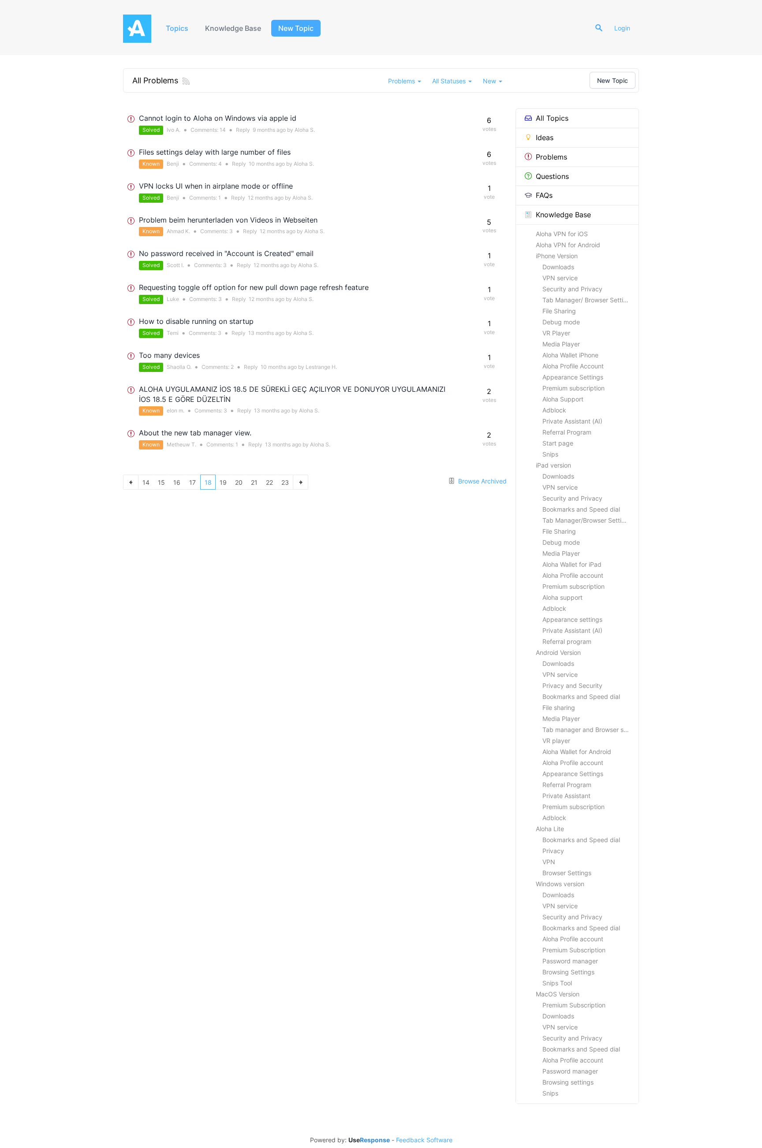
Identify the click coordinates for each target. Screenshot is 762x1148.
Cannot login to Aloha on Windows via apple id (217, 118)
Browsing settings (568, 1082)
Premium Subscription (573, 950)
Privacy (553, 850)
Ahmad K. (178, 231)
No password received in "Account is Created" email (226, 253)
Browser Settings (566, 873)
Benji (173, 163)
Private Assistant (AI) (572, 421)
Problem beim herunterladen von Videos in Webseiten (228, 219)
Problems (551, 156)
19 (223, 482)
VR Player (556, 333)
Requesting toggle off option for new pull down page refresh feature (254, 287)
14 (223, 129)
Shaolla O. (179, 367)
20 (239, 482)
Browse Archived (481, 481)
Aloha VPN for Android (568, 245)
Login (622, 28)
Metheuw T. (181, 444)
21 (254, 482)
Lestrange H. (321, 367)
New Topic (296, 28)
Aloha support (562, 597)
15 (161, 482)
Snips (550, 454)
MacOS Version (557, 994)
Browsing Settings (568, 972)
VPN (548, 862)
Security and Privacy (572, 289)
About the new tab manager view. (195, 432)
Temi (173, 333)
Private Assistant (566, 795)
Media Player (561, 344)
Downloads (558, 267)
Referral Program (566, 432)
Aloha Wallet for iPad (571, 564)
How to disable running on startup (196, 321)
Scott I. (175, 265)
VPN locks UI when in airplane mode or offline (216, 186)
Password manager (570, 961)
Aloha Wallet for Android (576, 751)
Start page (557, 443)
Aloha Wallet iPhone (570, 355)
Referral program (566, 641)
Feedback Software (424, 1140)
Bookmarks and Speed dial (581, 509)
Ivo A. (173, 129)
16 (176, 482)
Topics (177, 28)
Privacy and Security (572, 685)
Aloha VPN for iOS (562, 234)
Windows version (560, 884)
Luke (173, 299)
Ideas (544, 137)
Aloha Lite (550, 828)
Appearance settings (572, 619)
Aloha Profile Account (573, 366)
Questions (552, 176)
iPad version (553, 465)
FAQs (544, 195)
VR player (556, 740)
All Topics (552, 118)
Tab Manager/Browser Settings (587, 520)
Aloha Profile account (572, 575)
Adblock (554, 410)
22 (269, 482)
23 (285, 482)
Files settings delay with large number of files (215, 152)
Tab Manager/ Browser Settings (588, 300)
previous (130, 482)
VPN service (560, 278)
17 (192, 482)
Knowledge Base (233, 28)
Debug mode (561, 322)
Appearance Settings (572, 377)
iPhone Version (557, 256)
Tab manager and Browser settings (590, 729)
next (300, 482)
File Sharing (559, 311)
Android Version (558, 652)
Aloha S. (305, 129)
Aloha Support (562, 399)
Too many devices (169, 355)
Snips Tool (557, 983)
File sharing (558, 707)
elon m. (175, 410)
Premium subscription (573, 388)
